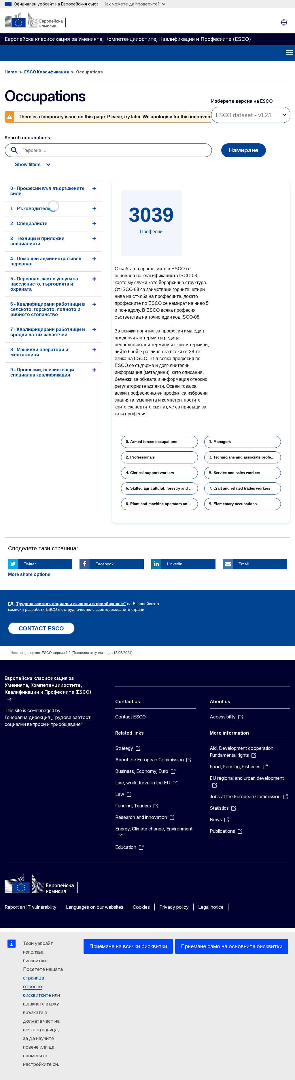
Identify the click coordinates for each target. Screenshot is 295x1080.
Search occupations (27, 137)
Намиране (243, 150)
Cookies (141, 907)
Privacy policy (174, 907)
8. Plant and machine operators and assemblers (162, 504)
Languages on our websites (94, 907)
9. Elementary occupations (233, 504)
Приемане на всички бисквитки (128, 946)
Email (244, 564)
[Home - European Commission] (40, 20)
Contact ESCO (130, 717)
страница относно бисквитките (37, 986)
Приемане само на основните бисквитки (231, 946)
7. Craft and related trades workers (239, 488)
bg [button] (284, 22)
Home (11, 71)
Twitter (30, 564)
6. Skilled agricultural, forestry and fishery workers (162, 488)
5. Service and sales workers (234, 473)
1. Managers (220, 442)
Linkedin (174, 564)
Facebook (104, 564)
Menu (289, 53)
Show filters (28, 164)
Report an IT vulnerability (30, 907)
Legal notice (211, 907)
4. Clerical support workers (150, 473)
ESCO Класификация (46, 71)
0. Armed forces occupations (151, 442)
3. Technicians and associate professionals (245, 457)
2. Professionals (140, 457)
